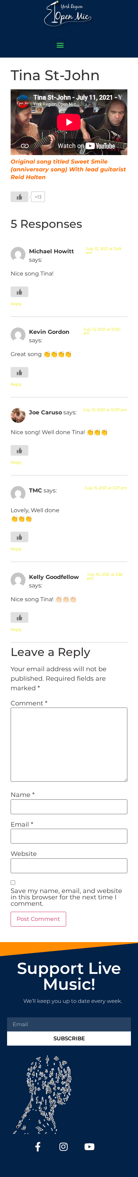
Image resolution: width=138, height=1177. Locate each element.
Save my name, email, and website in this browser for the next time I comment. (66, 897)
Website (24, 854)
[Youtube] (89, 1147)
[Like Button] (19, 196)
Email (22, 824)
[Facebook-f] (38, 1147)
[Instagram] (64, 1147)
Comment (29, 703)
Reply (16, 303)
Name (23, 795)
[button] (60, 45)
